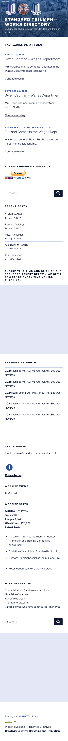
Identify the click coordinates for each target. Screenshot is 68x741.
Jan (15, 370)
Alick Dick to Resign (16, 244)
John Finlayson (13, 255)
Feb (19, 381)
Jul (43, 381)
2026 (8, 370)
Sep (53, 381)
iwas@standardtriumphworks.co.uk (36, 453)
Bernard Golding (14, 224)
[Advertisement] (34, 319)
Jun (39, 381)
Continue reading (15, 78)
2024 (8, 392)
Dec (12, 407)
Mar (24, 381)
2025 (8, 381)
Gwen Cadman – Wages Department (33, 59)
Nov (7, 396)
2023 (8, 403)
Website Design (14, 726)
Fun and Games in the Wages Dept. (31, 132)
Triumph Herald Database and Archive (27, 590)
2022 (8, 414)
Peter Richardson (15, 234)
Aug (47, 381)
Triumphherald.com (16, 602)
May (34, 381)
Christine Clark (13, 214)
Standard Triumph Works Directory (29, 22)
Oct (58, 381)
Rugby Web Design (16, 598)
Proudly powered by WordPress (21, 716)
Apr (29, 381)
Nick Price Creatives (17, 594)
